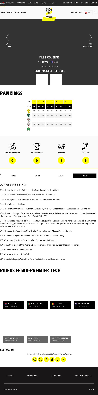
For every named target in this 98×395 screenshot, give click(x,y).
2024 (37, 175)
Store (86, 3)
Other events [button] (10, 3)
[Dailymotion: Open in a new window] (50, 3)
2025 (61, 175)
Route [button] (3, 13)
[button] (88, 12)
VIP (82, 3)
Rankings (10, 13)
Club (80, 13)
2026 (85, 175)
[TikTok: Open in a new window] (53, 3)
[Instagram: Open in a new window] (42, 3)
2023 (13, 175)
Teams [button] (17, 13)
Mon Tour (94, 3)
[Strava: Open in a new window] (55, 3)
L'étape (23, 13)
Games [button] (36, 3)
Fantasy (74, 13)
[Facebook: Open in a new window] (47, 3)
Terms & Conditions (10, 389)
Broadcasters (21, 3)
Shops (76, 3)
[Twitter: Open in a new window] (45, 3)
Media (30, 3)
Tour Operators (67, 3)
